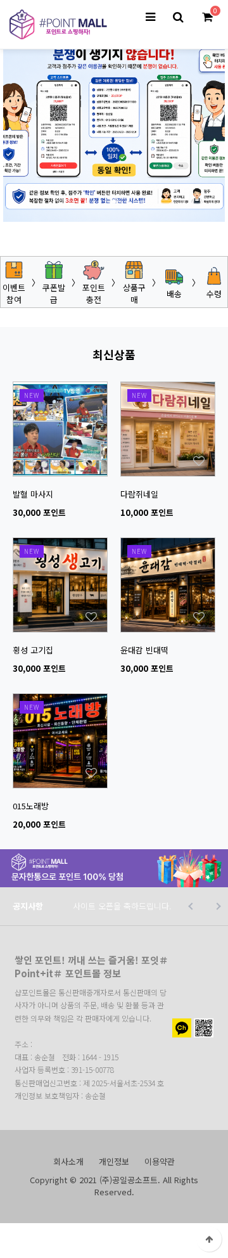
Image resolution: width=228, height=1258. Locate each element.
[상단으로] (209, 1239)
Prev (63, 200)
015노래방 (31, 806)
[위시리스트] (60, 388)
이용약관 (159, 1161)
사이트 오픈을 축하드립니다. (122, 906)
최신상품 (114, 354)
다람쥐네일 (139, 494)
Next (164, 200)
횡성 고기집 (33, 650)
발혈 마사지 (33, 494)
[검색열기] (178, 17)
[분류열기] (150, 17)
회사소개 (68, 1161)
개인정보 (114, 1161)
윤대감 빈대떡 (144, 650)
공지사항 (28, 906)
